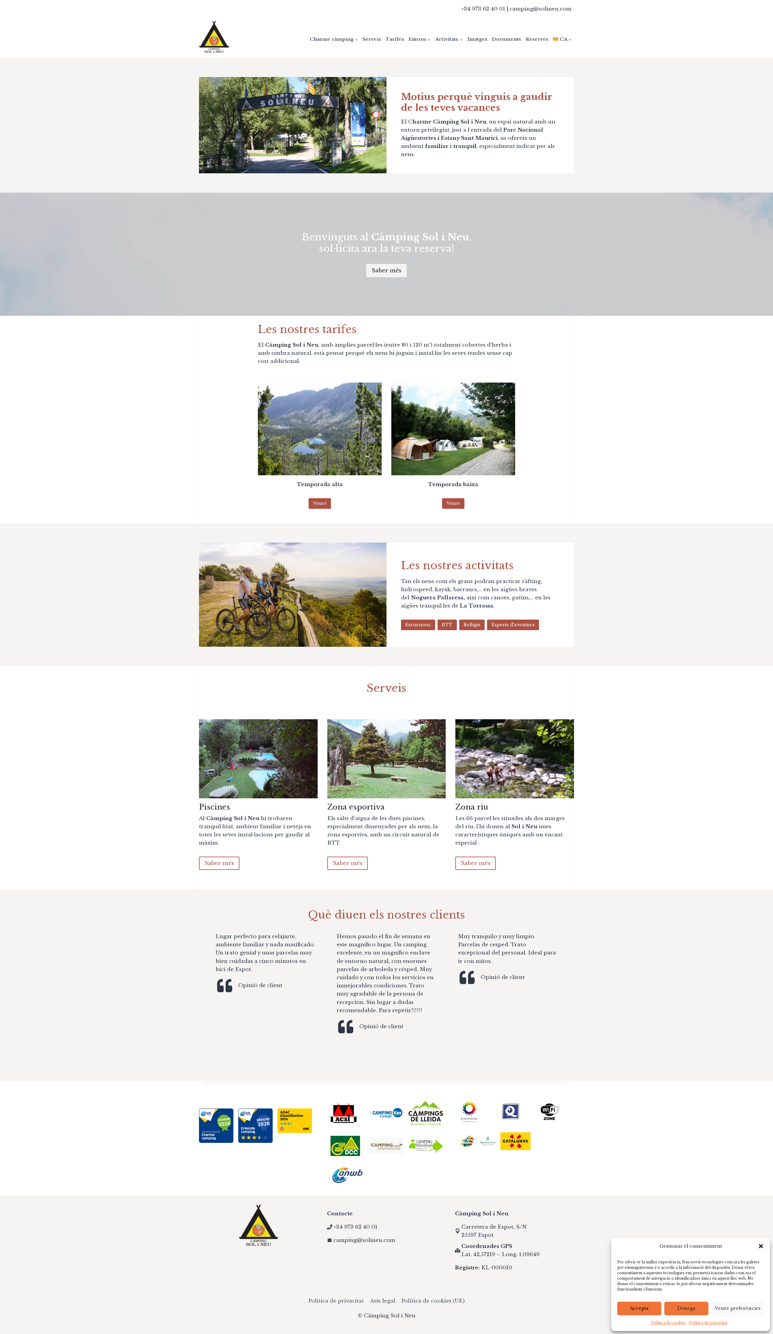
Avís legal (382, 1301)
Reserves (537, 39)
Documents (506, 39)
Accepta (639, 1308)
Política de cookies (668, 1322)
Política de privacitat (708, 1322)
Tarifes (395, 39)
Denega (686, 1308)
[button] (761, 1246)
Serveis (372, 39)
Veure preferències (738, 1308)
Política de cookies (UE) (433, 1301)
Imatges (477, 39)
